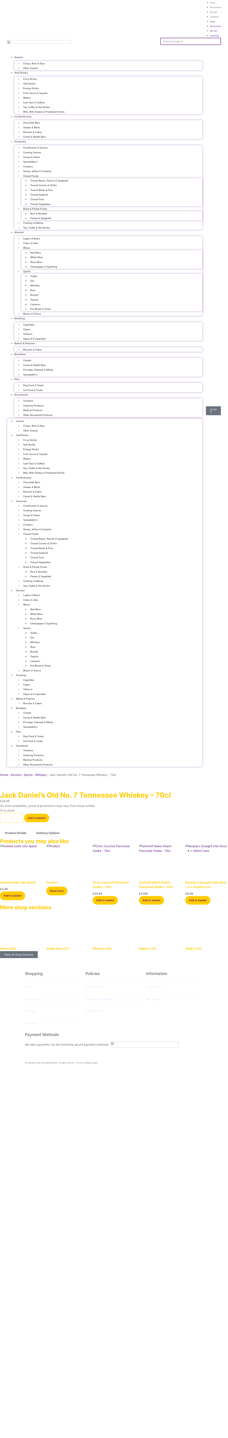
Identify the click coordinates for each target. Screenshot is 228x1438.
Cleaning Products (33, 405)
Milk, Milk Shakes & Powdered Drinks (43, 112)
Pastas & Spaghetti (40, 218)
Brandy (34, 295)
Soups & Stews (31, 157)
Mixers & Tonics (32, 314)
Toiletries (28, 401)
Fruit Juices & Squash (35, 93)
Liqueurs (35, 304)
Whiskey (35, 285)
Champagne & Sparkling (43, 266)
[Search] (165, 49)
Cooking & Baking (33, 223)
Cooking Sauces (32, 152)
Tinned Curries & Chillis (43, 185)
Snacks (18, 57)
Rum (32, 290)
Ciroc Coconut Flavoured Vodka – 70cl (111, 885)
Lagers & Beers (31, 238)
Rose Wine (36, 262)
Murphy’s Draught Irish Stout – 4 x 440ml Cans (206, 885)
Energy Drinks (31, 88)
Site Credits (154, 999)
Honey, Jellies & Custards (37, 171)
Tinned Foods (30, 176)
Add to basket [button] (13, 895)
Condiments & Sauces (35, 147)
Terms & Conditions (99, 999)
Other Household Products (38, 415)
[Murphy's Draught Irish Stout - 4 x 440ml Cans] (206, 860)
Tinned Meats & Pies (41, 190)
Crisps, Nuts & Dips (34, 63)
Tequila (34, 299)
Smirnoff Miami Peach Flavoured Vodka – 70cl (156, 885)
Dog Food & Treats (33, 385)
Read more (57, 890)
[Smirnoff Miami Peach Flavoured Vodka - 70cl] (160, 860)
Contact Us (153, 987)
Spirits (26, 271)
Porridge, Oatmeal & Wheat (38, 370)
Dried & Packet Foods (35, 209)
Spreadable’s (30, 161)
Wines (26, 248)
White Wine (36, 257)
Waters (27, 97)
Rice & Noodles (38, 213)
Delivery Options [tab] (48, 833)
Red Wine (35, 252)
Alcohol (19, 232)
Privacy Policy (95, 987)
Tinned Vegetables (40, 204)
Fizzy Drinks (30, 79)
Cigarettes (28, 324)
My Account (215, 7)
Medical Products (32, 410)
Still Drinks (29, 83)
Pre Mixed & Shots (40, 309)
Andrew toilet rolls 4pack (18, 882)
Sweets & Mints (31, 127)
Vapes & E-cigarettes (34, 338)
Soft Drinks (21, 72)
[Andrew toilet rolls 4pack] (21, 860)
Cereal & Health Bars (34, 136)
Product (52, 882)
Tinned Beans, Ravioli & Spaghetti (49, 180)
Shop (212, 21)
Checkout (214, 17)
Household (21, 394)
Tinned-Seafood (39, 194)
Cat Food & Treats (33, 390)
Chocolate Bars (31, 122)
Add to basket (37, 818)
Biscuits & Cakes (32, 132)
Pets (17, 379)
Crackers (28, 166)
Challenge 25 (94, 1011)
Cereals (27, 360)
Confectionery (23, 116)
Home (4, 775)
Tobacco (27, 334)
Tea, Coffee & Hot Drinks (36, 107)
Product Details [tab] (15, 833)
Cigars (26, 329)
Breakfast (20, 354)
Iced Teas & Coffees (34, 102)
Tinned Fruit (37, 199)
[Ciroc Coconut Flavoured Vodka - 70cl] (114, 860)
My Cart (213, 12)
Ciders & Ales (30, 243)
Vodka (33, 276)
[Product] (67, 860)
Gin (32, 281)
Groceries (20, 141)
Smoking (19, 318)
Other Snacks (30, 68)
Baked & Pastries (24, 343)
